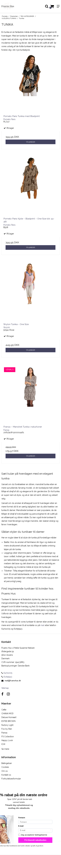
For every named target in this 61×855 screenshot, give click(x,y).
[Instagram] (8, 694)
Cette (3, 710)
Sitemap (5, 688)
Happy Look (7, 740)
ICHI (3, 744)
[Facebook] (2, 694)
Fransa (4, 733)
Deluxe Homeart (8, 717)
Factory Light (7, 725)
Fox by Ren (6, 729)
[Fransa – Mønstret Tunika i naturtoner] (30, 394)
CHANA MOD (7, 713)
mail (42, 625)
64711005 (7, 673)
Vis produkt (30, 142)
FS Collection (7, 736)
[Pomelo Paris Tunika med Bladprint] (30, 84)
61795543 (7, 677)
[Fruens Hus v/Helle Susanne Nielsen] (15, 6)
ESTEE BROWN (8, 721)
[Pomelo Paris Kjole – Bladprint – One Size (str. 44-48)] (30, 186)
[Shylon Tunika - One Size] (30, 292)
